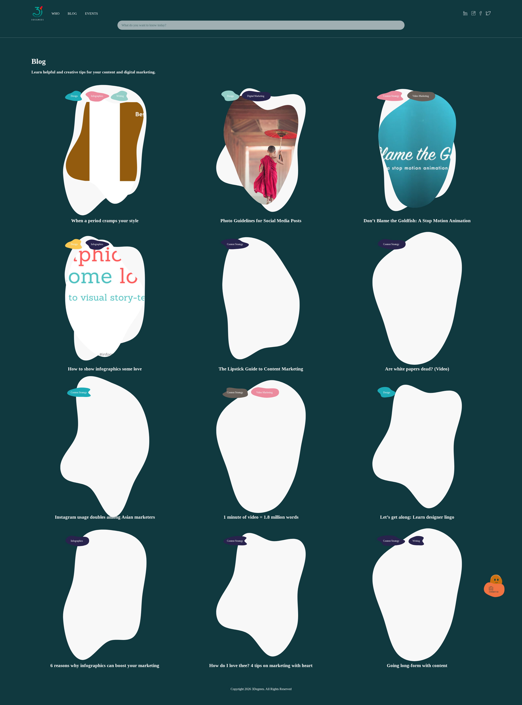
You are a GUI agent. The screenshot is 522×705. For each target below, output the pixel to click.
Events (91, 13)
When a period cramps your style (104, 220)
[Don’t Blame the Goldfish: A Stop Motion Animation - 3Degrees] (417, 213)
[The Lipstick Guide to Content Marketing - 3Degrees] (261, 361)
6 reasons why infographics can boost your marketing (104, 665)
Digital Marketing (255, 96)
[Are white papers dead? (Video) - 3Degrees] (417, 361)
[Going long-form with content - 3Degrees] (417, 658)
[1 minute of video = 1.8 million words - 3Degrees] (261, 509)
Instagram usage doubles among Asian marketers (105, 517)
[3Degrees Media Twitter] (488, 13)
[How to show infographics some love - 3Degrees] (105, 361)
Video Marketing (421, 96)
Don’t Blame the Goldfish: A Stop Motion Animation (417, 220)
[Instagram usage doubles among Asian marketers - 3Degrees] (105, 509)
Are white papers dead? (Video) (417, 368)
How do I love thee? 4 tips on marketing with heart (261, 665)
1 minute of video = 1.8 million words (261, 517)
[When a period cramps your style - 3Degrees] (105, 213)
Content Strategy (391, 96)
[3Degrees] (37, 19)
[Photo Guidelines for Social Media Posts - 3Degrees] (261, 213)
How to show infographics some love (105, 368)
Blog (72, 13)
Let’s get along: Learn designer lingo (417, 517)
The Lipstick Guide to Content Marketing (261, 368)
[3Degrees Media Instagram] (473, 13)
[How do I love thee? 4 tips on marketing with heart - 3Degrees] (261, 658)
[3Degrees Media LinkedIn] (465, 13)
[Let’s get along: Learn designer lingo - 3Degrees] (417, 509)
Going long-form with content (417, 665)
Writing (120, 96)
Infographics (97, 96)
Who (56, 13)
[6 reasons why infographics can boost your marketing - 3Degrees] (105, 658)
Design (74, 96)
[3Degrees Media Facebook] (481, 13)
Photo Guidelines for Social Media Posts (260, 220)
